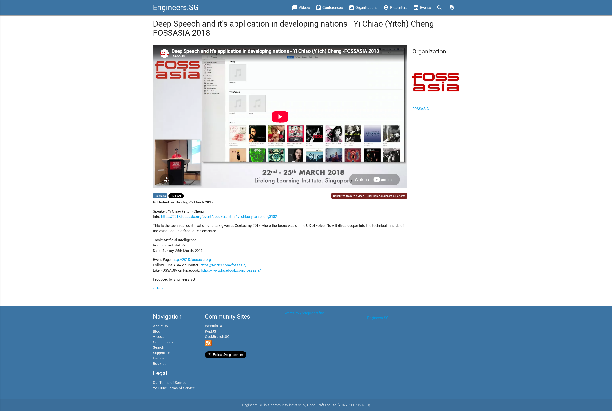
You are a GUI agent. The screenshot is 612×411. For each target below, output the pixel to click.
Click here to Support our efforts (386, 195)
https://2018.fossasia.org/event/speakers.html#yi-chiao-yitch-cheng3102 (219, 216)
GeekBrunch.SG (217, 337)
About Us (160, 326)
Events (158, 358)
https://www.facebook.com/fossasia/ (231, 270)
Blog (156, 331)
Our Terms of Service (169, 382)
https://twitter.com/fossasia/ (223, 265)
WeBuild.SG (214, 326)
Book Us (160, 364)
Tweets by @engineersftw (303, 313)
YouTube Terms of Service (174, 388)
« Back (158, 288)
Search (158, 347)
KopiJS (210, 331)
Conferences (163, 342)
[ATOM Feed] (208, 345)
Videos (158, 337)
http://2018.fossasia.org (192, 259)
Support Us (162, 353)
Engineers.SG (176, 7)
